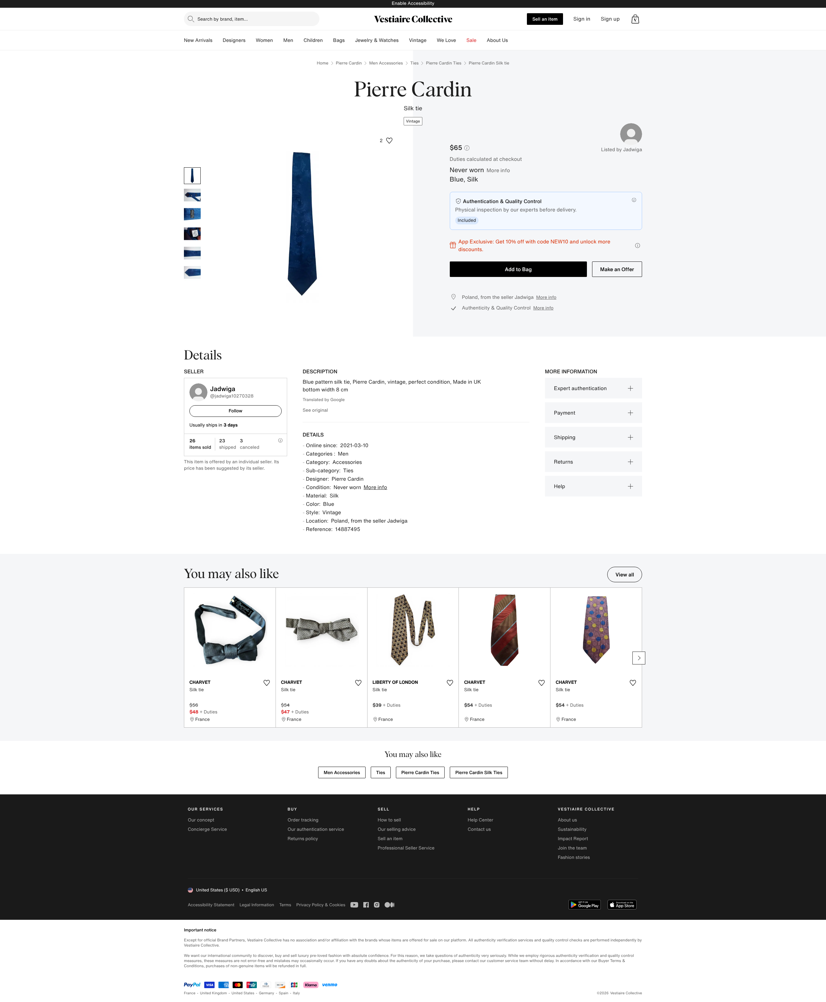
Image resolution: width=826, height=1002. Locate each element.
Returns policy (302, 838)
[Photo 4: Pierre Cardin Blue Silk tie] (192, 233)
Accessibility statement (211, 905)
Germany (266, 993)
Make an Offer (617, 269)
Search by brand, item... (222, 18)
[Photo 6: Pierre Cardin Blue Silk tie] (192, 272)
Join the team (572, 848)
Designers (234, 40)
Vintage (417, 40)
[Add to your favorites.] (267, 683)
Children (313, 40)
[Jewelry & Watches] (403, 40)
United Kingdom (213, 993)
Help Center (480, 820)
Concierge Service (207, 829)
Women (264, 40)
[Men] (298, 40)
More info (498, 170)
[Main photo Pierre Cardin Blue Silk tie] (192, 175)
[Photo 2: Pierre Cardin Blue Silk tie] (192, 195)
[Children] (327, 40)
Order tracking (302, 820)
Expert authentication (580, 388)
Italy (296, 993)
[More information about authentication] (634, 200)
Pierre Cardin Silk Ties (478, 772)
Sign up (610, 18)
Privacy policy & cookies (320, 905)
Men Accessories (386, 63)
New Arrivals (198, 40)
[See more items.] (638, 658)
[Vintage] (431, 40)
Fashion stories (574, 857)
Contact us (479, 829)
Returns (563, 462)
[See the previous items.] (187, 658)
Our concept (201, 820)
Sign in (581, 18)
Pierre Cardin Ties (443, 63)
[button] (635, 19)
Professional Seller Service (406, 848)
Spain (283, 993)
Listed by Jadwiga (621, 149)
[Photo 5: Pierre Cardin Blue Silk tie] (192, 253)
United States (243, 993)
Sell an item (545, 18)
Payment (564, 413)
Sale (472, 40)
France (190, 993)
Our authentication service (315, 829)
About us (567, 820)
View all (624, 574)
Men (288, 40)
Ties (414, 63)
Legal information (256, 905)
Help (559, 486)
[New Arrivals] (217, 40)
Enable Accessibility (413, 3)
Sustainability (572, 829)
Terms (285, 905)
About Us (497, 40)
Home (322, 63)
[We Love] (461, 40)
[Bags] (349, 40)
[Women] (278, 40)
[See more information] (637, 245)
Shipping (565, 437)
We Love (446, 40)
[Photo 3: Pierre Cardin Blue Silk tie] (192, 214)
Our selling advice (397, 829)
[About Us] (513, 40)
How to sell (389, 820)
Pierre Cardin (349, 63)
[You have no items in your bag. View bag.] (635, 19)
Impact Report (573, 838)
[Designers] (250, 40)
